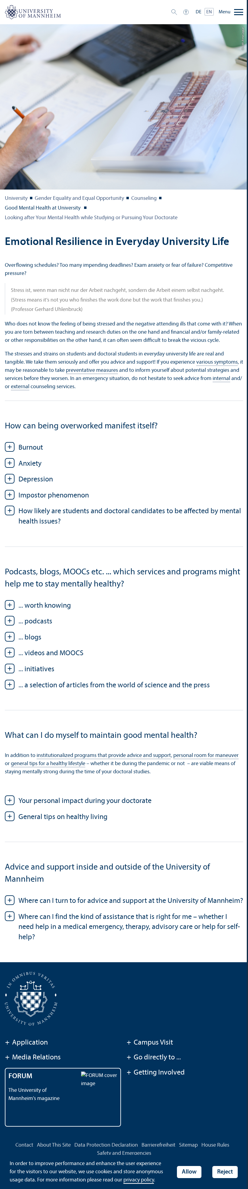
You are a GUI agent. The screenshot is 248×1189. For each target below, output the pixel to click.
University (16, 198)
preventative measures (92, 370)
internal (221, 378)
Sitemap (188, 1145)
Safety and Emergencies (124, 1153)
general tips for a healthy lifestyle (48, 764)
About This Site (54, 1145)
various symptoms (217, 362)
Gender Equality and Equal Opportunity (79, 198)
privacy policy (138, 1180)
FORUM (20, 1076)
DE (198, 12)
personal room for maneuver (206, 755)
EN (209, 12)
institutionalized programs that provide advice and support (104, 755)
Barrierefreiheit (158, 1145)
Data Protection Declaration (106, 1145)
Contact (24, 1145)
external (20, 387)
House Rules (215, 1145)
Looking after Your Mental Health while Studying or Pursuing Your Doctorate (91, 218)
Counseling (144, 198)
